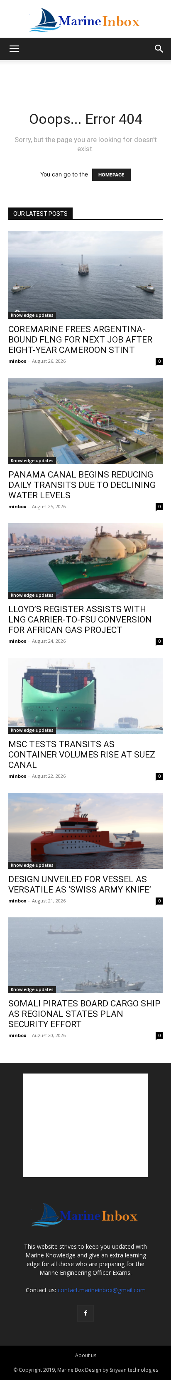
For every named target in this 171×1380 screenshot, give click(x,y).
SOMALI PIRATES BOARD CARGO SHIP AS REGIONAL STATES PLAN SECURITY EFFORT (84, 1014)
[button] (14, 49)
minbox (17, 361)
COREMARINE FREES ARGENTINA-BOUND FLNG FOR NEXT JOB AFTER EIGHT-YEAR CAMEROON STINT (80, 339)
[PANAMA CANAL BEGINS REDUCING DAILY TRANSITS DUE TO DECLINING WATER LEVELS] (85, 421)
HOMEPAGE (111, 175)
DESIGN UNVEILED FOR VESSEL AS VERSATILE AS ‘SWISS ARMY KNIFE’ (79, 884)
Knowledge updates (32, 315)
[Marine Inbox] (85, 19)
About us (85, 1355)
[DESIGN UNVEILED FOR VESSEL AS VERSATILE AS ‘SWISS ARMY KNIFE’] (85, 831)
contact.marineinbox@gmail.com (102, 1290)
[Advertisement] (85, 74)
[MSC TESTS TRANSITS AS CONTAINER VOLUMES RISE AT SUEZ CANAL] (85, 696)
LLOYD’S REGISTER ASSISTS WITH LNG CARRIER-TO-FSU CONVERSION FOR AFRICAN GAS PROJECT (80, 619)
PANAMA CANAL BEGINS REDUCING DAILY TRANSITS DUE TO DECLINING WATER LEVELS (82, 485)
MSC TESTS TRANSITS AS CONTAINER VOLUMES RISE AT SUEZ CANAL (81, 754)
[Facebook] (85, 1313)
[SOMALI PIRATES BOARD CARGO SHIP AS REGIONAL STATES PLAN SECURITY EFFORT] (85, 955)
